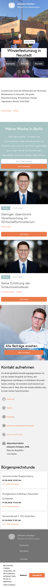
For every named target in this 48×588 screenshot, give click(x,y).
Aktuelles (24, 63)
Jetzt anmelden (24, 166)
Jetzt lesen (24, 234)
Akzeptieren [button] (37, 575)
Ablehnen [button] (23, 575)
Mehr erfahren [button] (9, 584)
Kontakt (39, 63)
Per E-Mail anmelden (10, 484)
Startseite (10, 63)
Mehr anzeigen (24, 352)
